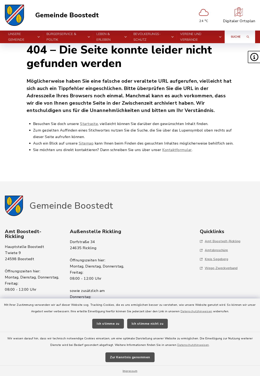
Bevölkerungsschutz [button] (147, 37)
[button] (254, 57)
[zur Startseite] (14, 15)
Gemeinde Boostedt (67, 15)
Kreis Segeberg (216, 259)
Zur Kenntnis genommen (130, 357)
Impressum (130, 371)
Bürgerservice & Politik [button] (61, 37)
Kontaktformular (177, 149)
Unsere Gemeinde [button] (16, 37)
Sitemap (86, 143)
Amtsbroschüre (216, 250)
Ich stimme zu (108, 323)
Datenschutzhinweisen (196, 311)
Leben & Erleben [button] (103, 37)
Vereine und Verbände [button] (191, 37)
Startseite (89, 123)
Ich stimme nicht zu (148, 323)
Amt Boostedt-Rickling (222, 241)
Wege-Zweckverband (221, 268)
